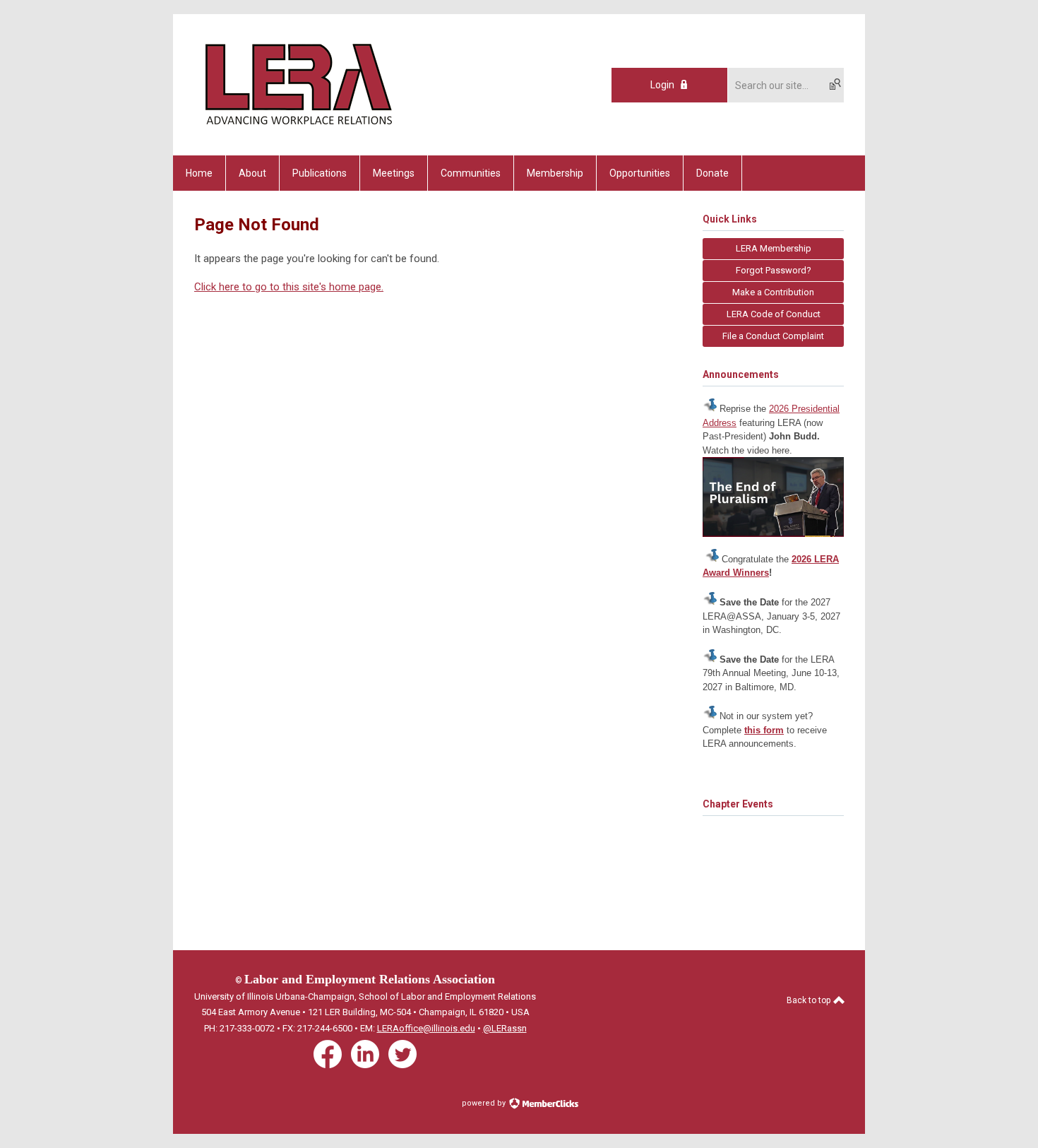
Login (662, 84)
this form (764, 730)
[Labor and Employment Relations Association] (297, 130)
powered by (485, 1103)
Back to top (810, 1000)
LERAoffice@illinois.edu (426, 1028)
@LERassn (505, 1028)
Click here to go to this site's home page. (288, 286)
